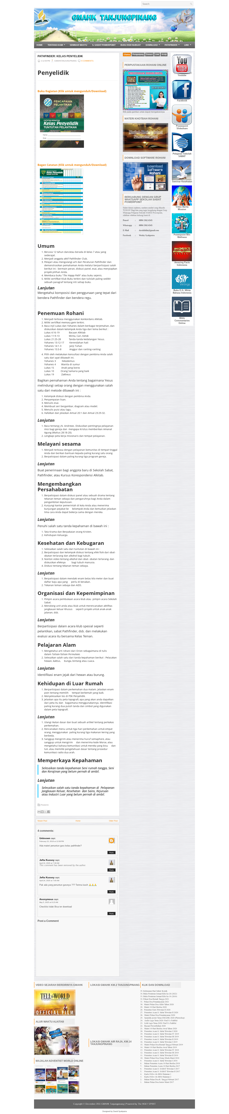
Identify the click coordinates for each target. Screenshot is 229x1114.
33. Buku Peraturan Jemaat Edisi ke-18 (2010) (158, 996)
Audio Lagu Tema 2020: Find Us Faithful (160, 1020)
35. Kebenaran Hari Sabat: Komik (153, 991)
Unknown (44, 838)
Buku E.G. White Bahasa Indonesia (182, 291)
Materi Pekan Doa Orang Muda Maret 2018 (161, 1058)
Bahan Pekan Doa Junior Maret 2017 (159, 1082)
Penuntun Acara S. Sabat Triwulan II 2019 (161, 1039)
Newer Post (42, 821)
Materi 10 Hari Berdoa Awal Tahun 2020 (160, 1028)
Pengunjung (138, 54)
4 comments (87, 61)
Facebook (182, 100)
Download (153, 44)
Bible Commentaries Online (182, 320)
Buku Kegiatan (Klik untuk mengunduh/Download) (72, 91)
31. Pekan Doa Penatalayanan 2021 (154, 1001)
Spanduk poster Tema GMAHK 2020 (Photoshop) (164, 1017)
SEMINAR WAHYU (78, 45)
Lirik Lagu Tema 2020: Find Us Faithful (160, 1023)
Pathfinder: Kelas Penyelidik (60, 56)
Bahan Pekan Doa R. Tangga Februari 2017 (161, 1079)
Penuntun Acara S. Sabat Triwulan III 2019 (161, 1036)
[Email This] (39, 811)
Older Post (113, 821)
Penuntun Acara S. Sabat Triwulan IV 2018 (161, 1049)
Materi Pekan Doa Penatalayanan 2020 (159, 1015)
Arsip (164, 54)
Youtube (182, 75)
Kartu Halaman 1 (157, 1074)
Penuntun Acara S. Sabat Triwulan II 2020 (161, 1012)
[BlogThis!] (42, 811)
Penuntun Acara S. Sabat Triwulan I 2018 (160, 1060)
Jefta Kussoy (46, 860)
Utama (127, 54)
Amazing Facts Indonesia (182, 263)
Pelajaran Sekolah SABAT (182, 154)
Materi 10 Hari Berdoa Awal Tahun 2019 (160, 1047)
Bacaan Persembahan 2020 (155, 1025)
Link (187, 44)
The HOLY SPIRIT (147, 1104)
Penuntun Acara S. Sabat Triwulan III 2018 (161, 1052)
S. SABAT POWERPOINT (104, 45)
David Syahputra (120, 1111)
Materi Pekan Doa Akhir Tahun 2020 (159, 1004)
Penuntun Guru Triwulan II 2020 (157, 1009)
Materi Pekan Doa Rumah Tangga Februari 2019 (163, 1044)
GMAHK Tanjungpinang (112, 1104)
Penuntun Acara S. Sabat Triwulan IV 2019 (161, 1033)
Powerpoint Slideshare (182, 127)
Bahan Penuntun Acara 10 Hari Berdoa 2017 (162, 1066)
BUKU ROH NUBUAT (131, 45)
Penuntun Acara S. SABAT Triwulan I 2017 (161, 1068)
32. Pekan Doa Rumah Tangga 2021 (154, 999)
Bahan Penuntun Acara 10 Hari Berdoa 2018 (162, 1063)
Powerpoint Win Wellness (182, 235)
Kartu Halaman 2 (157, 1076)
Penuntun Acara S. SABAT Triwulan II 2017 (162, 1071)
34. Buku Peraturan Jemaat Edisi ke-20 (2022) (158, 993)
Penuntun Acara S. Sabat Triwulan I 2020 (160, 1031)
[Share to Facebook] (48, 811)
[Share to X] (45, 811)
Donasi (149, 54)
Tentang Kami (56, 44)
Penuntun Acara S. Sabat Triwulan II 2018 (161, 1055)
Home (40, 45)
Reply (111, 852)
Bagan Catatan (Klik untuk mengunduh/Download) (72, 165)
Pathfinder (172, 44)
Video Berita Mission (182, 208)
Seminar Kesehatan (182, 181)
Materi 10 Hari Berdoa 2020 (155, 1007)
